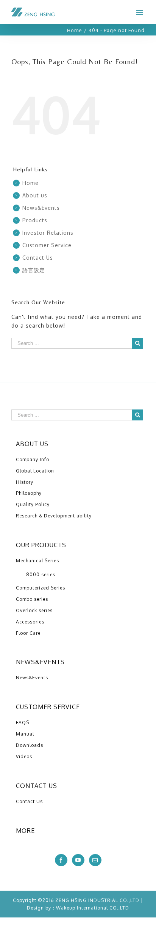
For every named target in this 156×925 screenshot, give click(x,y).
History (24, 482)
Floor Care (28, 633)
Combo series (32, 599)
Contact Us (37, 257)
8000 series (40, 574)
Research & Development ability (54, 516)
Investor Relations (47, 232)
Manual (25, 734)
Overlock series (34, 610)
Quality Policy (33, 504)
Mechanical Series (37, 560)
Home (30, 183)
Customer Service (47, 245)
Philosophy (29, 493)
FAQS (22, 722)
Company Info (32, 459)
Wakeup (65, 908)
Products (34, 220)
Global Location (35, 471)
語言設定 (33, 270)
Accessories (30, 622)
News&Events (41, 208)
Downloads (29, 745)
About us (34, 195)
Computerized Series (40, 588)
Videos (24, 756)
